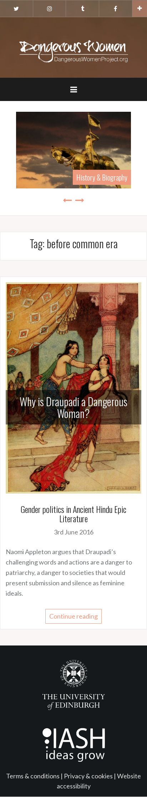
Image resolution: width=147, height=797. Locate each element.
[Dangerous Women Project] (73, 47)
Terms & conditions (33, 776)
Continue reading (73, 616)
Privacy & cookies (88, 776)
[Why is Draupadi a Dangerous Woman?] (73, 387)
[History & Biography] (73, 149)
